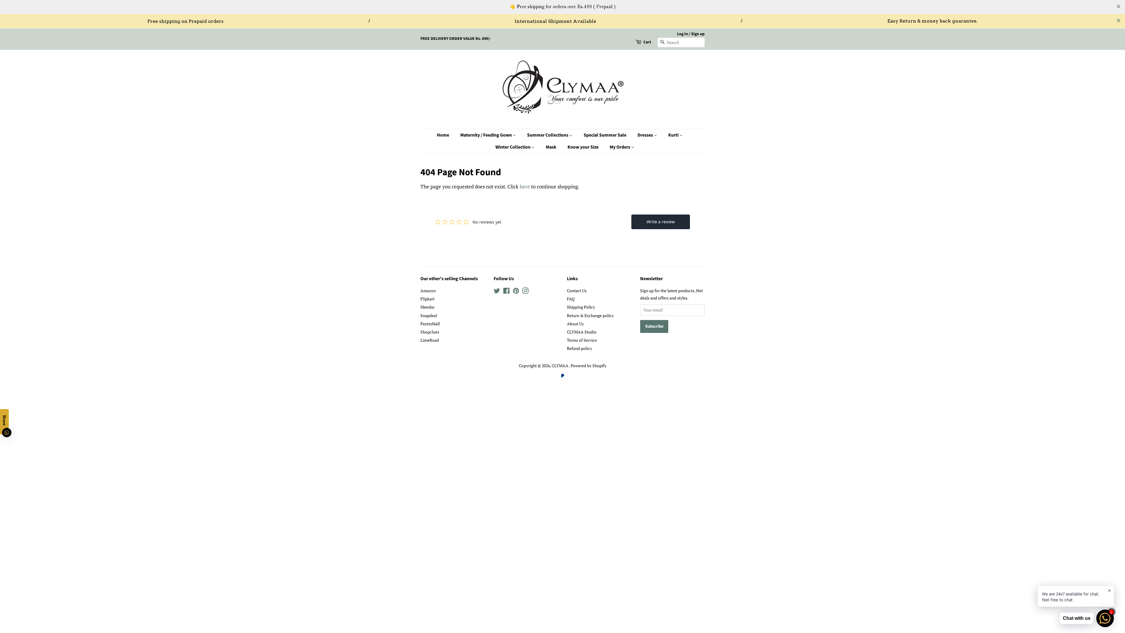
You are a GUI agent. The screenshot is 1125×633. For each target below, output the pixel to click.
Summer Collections (548, 135)
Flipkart (427, 299)
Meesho (427, 307)
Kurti (673, 135)
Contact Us (577, 290)
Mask (551, 147)
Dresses (646, 135)
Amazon (428, 290)
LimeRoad (429, 340)
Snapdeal (428, 315)
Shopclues (429, 332)
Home (443, 135)
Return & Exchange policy (590, 315)
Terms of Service (582, 340)
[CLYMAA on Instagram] (525, 292)
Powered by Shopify (588, 365)
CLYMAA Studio (581, 332)
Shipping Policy (581, 307)
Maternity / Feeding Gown (486, 135)
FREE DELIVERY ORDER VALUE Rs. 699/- (455, 39)
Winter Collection (513, 147)
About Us (575, 323)
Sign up (698, 34)
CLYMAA (560, 365)
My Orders (620, 147)
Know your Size (583, 147)
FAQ (571, 299)
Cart (647, 42)
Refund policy (579, 348)
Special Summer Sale (605, 135)
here (525, 186)
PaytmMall (430, 323)
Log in (682, 34)
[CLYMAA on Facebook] (506, 292)
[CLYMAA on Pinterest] (516, 292)
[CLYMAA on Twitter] (497, 292)
